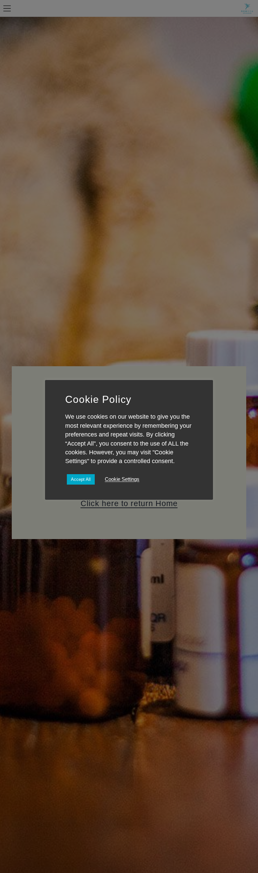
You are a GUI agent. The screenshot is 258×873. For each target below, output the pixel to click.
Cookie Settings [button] (122, 479)
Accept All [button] (81, 479)
